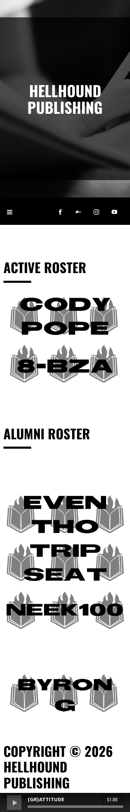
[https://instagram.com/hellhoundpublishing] (96, 212)
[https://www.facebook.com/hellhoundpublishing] (60, 212)
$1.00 (112, 799)
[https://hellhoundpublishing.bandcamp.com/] (78, 212)
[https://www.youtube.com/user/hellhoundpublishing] (114, 212)
